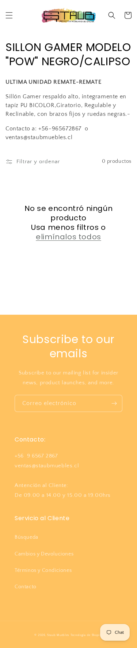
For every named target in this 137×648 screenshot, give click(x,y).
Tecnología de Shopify (87, 635)
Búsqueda (26, 537)
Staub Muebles (58, 635)
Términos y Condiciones (43, 570)
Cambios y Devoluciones (44, 554)
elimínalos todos (68, 236)
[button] (9, 15)
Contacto (26, 587)
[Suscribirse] (114, 403)
